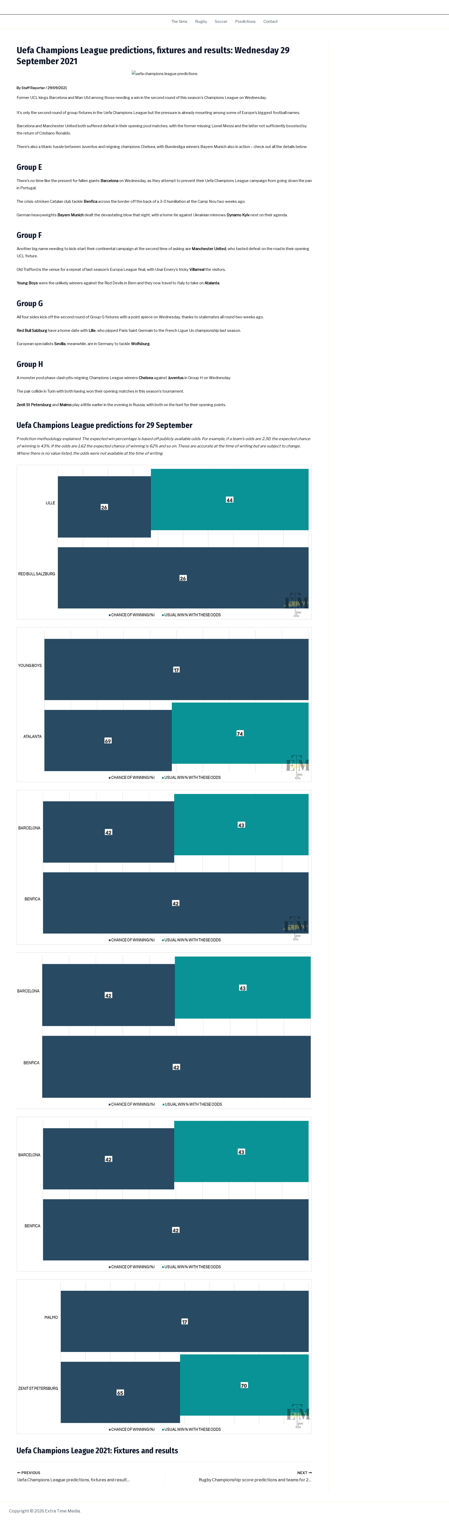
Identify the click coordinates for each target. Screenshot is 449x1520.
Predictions (245, 21)
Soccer (221, 21)
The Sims (179, 21)
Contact (270, 21)
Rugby (201, 21)
